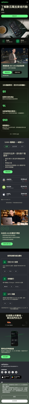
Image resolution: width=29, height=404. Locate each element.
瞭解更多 (7, 386)
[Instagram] (6, 372)
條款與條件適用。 (6, 75)
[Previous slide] (2, 228)
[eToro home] (4, 2)
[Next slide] (7, 228)
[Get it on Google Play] (16, 377)
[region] (14, 393)
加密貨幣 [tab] (14, 146)
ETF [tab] (22, 146)
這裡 (18, 134)
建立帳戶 (5, 356)
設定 (14, 396)
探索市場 (17, 72)
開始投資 (14, 16)
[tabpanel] (14, 176)
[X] (13, 372)
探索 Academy (7, 244)
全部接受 (14, 401)
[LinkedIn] (9, 372)
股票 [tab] (7, 146)
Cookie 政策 (24, 390)
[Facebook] (2, 372)
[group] (14, 229)
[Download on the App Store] (5, 377)
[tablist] (14, 146)
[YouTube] (16, 372)
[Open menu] (27, 2)
